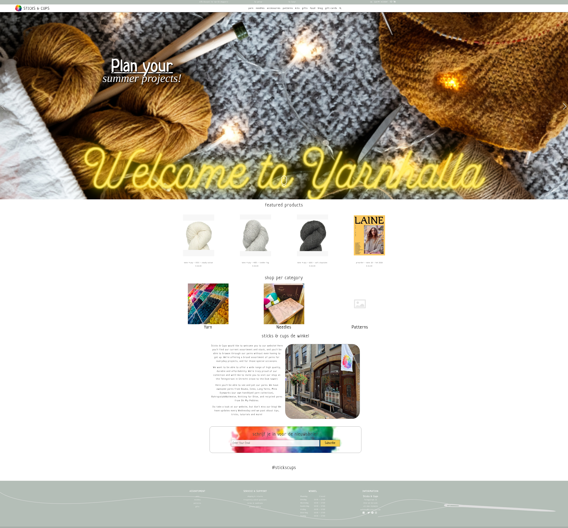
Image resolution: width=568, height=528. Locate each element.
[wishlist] (391, 2)
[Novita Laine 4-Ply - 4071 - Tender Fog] (255, 256)
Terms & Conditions (255, 503)
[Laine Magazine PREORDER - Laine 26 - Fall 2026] (369, 256)
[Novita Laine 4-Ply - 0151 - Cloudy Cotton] (198, 256)
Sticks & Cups (36, 9)
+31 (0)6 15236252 (370, 506)
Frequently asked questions (255, 500)
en (371, 2)
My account (383, 2)
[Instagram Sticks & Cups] (376, 513)
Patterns (197, 503)
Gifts (198, 507)
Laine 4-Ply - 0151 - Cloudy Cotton (198, 263)
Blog (320, 8)
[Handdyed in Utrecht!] (284, 199)
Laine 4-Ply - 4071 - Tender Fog (255, 263)
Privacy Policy (255, 507)
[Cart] (394, 2)
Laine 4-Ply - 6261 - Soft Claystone (312, 263)
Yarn (197, 496)
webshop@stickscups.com (370, 510)
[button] (565, 106)
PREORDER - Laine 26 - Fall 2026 (369, 263)
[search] (340, 8)
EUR (375, 2)
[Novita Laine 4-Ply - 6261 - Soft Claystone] (312, 256)
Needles (197, 500)
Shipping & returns (255, 496)
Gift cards (331, 8)
